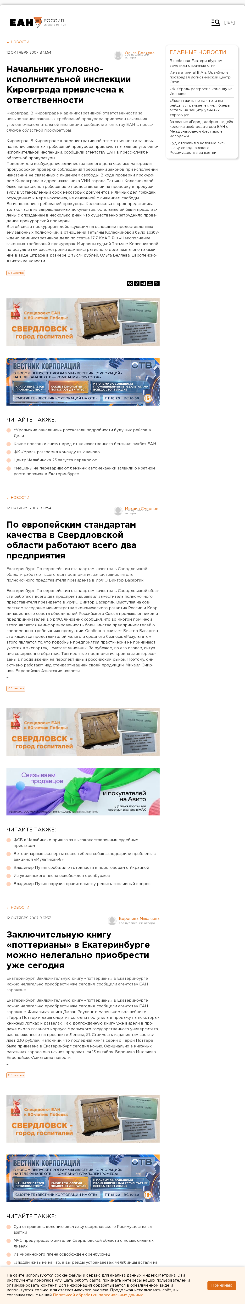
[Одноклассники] (136, 283)
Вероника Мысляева (139, 919)
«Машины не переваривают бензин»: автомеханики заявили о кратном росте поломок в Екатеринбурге (84, 471)
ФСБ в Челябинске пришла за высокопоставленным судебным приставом (76, 843)
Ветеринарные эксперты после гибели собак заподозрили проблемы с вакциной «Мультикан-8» (85, 856)
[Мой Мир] (150, 283)
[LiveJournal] (157, 283)
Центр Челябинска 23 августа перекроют (55, 460)
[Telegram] (143, 283)
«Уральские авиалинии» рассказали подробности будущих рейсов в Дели (82, 433)
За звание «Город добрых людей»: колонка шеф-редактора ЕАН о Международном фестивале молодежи (202, 129)
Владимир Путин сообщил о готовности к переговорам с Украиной (81, 868)
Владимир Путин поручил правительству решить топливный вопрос (82, 884)
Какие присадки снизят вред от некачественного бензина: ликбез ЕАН (85, 444)
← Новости (17, 42)
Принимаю (221, 1285)
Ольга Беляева (140, 53)
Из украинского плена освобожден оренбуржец (62, 876)
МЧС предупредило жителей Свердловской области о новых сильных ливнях (84, 1243)
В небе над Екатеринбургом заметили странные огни (196, 63)
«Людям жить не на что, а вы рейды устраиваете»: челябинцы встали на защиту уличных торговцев (85, 1265)
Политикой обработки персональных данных (98, 1295)
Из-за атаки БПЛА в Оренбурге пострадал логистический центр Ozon (200, 77)
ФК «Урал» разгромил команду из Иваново (57, 452)
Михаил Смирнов (141, 509)
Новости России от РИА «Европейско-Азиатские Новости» (26, 23)
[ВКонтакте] (130, 283)
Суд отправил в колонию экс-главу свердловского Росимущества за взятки (83, 1229)
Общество (16, 273)
